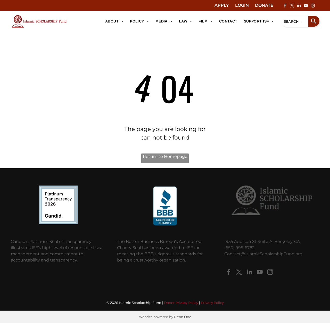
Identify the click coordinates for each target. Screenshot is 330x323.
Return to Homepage (165, 156)
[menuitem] (112, 21)
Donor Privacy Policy (181, 303)
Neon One (182, 317)
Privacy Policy (212, 303)
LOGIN (242, 5)
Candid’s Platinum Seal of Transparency (51, 241)
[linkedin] (299, 6)
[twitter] (292, 6)
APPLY (221, 5)
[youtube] (306, 6)
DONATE (264, 5)
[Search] (314, 21)
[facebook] (285, 6)
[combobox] (294, 21)
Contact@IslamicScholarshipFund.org (263, 253)
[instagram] (313, 6)
